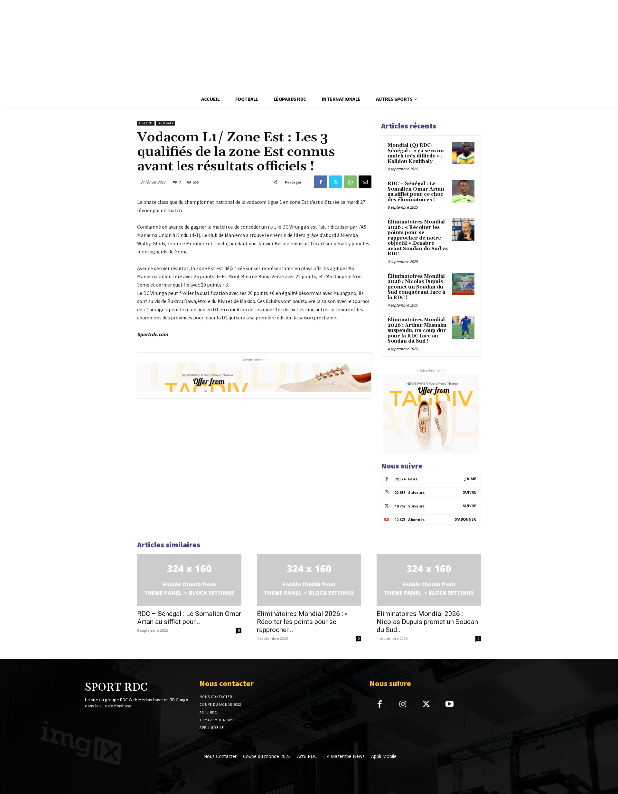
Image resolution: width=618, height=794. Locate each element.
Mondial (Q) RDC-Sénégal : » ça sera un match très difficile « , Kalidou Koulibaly (416, 153)
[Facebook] (320, 181)
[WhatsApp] (350, 181)
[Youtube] (449, 705)
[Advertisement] (193, 45)
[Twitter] (335, 181)
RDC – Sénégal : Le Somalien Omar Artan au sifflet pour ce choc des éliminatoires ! (416, 192)
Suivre (469, 492)
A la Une (145, 123)
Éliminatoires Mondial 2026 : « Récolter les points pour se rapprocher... (302, 622)
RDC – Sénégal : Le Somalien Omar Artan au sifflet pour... (189, 618)
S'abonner (465, 519)
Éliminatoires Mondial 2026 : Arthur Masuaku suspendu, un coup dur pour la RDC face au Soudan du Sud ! (417, 330)
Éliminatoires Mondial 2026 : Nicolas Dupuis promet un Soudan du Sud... (427, 622)
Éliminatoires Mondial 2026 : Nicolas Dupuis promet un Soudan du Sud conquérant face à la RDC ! (416, 287)
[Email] (365, 181)
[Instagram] (403, 705)
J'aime (470, 478)
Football (165, 123)
